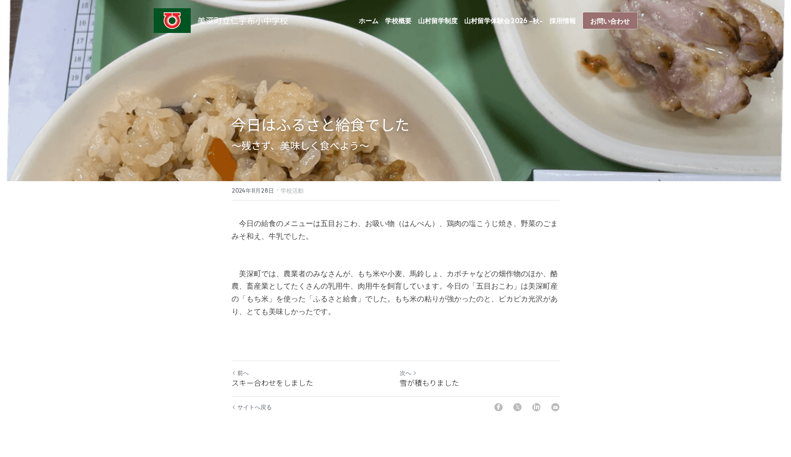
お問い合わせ (610, 20)
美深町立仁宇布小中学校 (242, 20)
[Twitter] (517, 407)
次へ (405, 373)
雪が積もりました (429, 382)
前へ (243, 373)
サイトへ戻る (254, 407)
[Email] (555, 407)
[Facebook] (498, 407)
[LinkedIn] (536, 407)
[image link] (172, 19)
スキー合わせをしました (272, 382)
